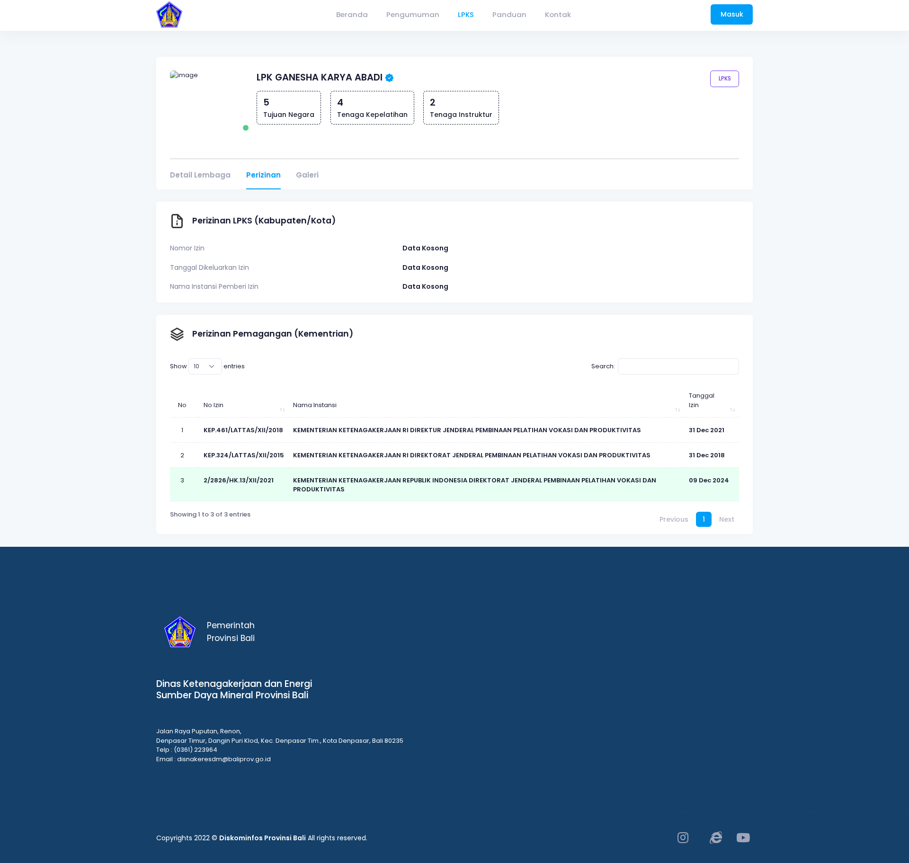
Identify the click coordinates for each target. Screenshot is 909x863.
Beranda (352, 14)
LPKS (466, 14)
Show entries (207, 366)
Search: (603, 366)
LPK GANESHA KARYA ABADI (320, 77)
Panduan (509, 14)
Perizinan (263, 175)
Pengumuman (412, 14)
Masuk (732, 14)
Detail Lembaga (200, 175)
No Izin (213, 404)
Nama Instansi (315, 404)
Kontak (558, 14)
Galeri (307, 175)
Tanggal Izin (701, 400)
